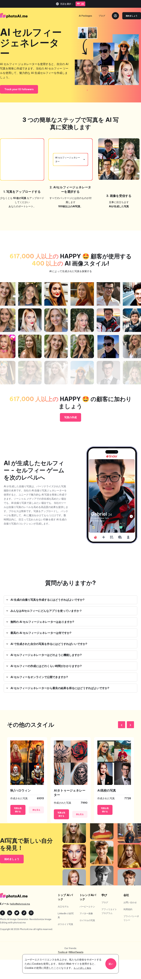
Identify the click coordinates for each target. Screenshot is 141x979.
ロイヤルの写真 (87, 920)
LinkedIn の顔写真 (66, 915)
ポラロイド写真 (65, 924)
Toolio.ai (62, 952)
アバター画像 (86, 913)
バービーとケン (87, 906)
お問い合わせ (130, 902)
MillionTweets (76, 952)
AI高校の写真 (106, 790)
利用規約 (128, 909)
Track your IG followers (19, 89)
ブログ (102, 15)
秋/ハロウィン (20, 790)
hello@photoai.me (20, 904)
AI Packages (85, 15)
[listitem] (27, 780)
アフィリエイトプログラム (109, 911)
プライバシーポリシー (131, 918)
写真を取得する (18, 810)
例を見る (36, 810)
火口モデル (63, 906)
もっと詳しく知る (82, 968)
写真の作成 (70, 417)
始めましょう (131, 15)
